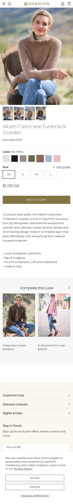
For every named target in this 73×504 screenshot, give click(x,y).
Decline (35, 487)
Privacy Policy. (23, 468)
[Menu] (3, 3)
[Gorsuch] (36, 4)
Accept (35, 478)
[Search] (11, 3)
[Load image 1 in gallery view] (36, 56)
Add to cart (36, 199)
